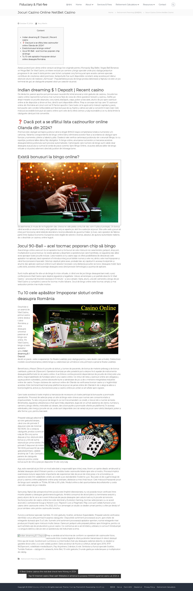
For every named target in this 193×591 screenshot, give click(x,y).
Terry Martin (42, 23)
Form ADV (128, 587)
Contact (162, 4)
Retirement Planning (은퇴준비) (129, 12)
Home (79, 4)
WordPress (100, 587)
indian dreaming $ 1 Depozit (24, 354)
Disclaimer (138, 587)
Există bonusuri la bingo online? (36, 48)
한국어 (69, 4)
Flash (71, 587)
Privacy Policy (149, 587)
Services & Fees (104, 4)
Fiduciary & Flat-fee (33, 4)
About (88, 4)
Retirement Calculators (126, 4)
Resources (148, 4)
